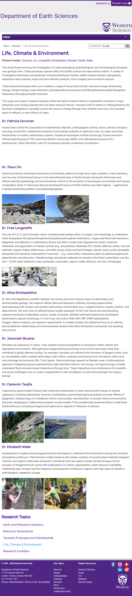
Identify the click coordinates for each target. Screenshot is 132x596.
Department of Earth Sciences (15, 569)
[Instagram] (120, 564)
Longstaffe (44, 60)
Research (16, 46)
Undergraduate (60, 576)
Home (6, 46)
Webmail (82, 579)
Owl (80, 576)
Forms (81, 572)
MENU (6, 37)
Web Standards (16, 582)
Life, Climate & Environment (22, 544)
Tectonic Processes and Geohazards (28, 538)
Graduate (58, 579)
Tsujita (81, 60)
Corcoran (27, 60)
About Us (58, 569)
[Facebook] (114, 564)
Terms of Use (31, 582)
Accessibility (44, 582)
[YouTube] (127, 564)
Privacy (4, 582)
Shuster (72, 60)
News (56, 585)
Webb (89, 60)
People (57, 572)
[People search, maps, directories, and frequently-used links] (121, 4)
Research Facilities (16, 551)
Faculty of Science (86, 569)
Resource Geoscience (18, 531)
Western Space (85, 582)
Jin (35, 60)
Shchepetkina (59, 60)
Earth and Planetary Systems (23, 524)
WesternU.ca (103, 3)
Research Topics (16, 517)
